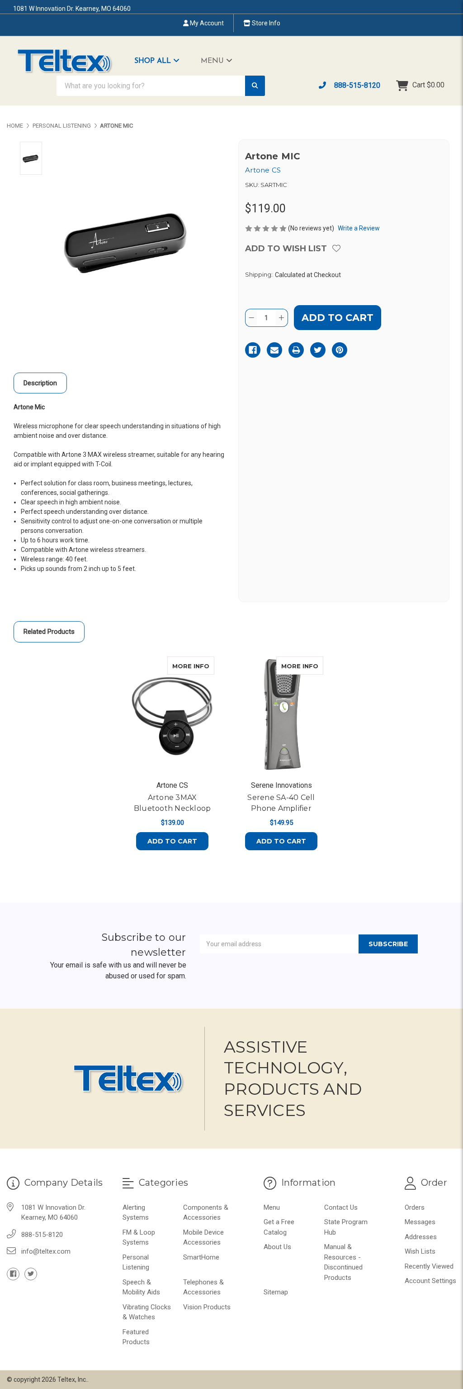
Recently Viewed (429, 1266)
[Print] (296, 350)
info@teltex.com (46, 1251)
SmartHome (201, 1257)
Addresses (421, 1237)
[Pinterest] (339, 350)
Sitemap (276, 1292)
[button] (161, 61)
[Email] (274, 350)
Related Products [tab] (49, 631)
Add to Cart (172, 841)
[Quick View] (205, 665)
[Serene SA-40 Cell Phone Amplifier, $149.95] (281, 715)
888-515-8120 (356, 85)
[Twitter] (318, 350)
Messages (420, 1222)
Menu (213, 61)
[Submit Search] (255, 86)
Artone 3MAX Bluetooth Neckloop (172, 803)
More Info (193, 666)
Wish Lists (420, 1251)
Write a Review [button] (359, 228)
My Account (206, 23)
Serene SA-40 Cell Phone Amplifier (281, 803)
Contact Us (341, 1207)
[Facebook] (252, 350)
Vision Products (207, 1307)
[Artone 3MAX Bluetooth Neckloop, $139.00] (172, 715)
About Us (277, 1247)
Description (40, 383)
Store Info (265, 23)
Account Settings (430, 1281)
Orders (415, 1207)
